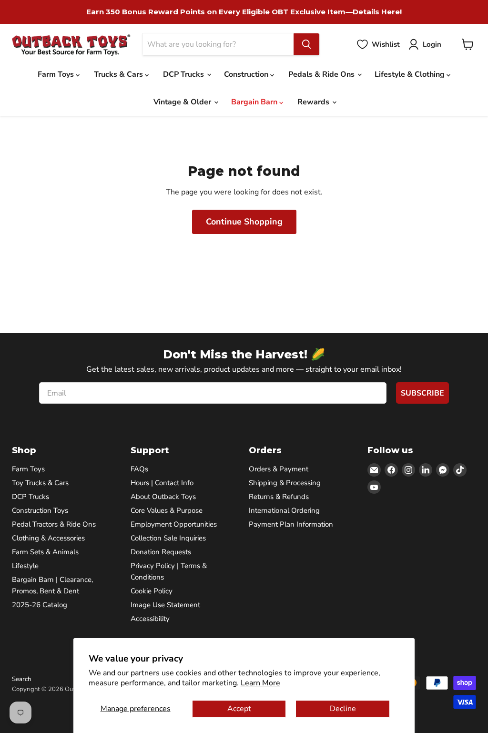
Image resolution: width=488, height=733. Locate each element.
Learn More (260, 683)
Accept (239, 708)
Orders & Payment (278, 469)
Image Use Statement (165, 605)
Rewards (314, 102)
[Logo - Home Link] (71, 44)
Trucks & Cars (119, 74)
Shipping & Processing (285, 483)
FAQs (139, 469)
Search (21, 679)
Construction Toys (40, 510)
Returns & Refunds (279, 496)
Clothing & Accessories (48, 538)
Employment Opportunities (174, 524)
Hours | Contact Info (162, 483)
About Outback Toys (163, 496)
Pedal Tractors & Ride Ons (54, 524)
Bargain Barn (255, 102)
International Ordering (284, 510)
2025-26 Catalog (39, 605)
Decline (343, 708)
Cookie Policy (152, 591)
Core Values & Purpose (167, 510)
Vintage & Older (183, 102)
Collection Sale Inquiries (168, 538)
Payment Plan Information (291, 524)
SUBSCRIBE (422, 393)
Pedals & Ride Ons (322, 74)
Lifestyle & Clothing (411, 74)
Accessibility (150, 618)
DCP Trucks (184, 74)
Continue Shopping (244, 221)
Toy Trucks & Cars (40, 483)
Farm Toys (57, 74)
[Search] (306, 44)
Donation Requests (161, 552)
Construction (247, 74)
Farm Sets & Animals (45, 552)
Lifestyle (25, 565)
